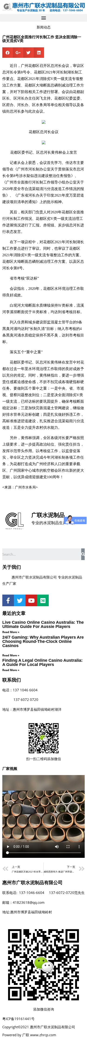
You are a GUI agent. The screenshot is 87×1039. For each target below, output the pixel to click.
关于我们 (11, 567)
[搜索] (83, 554)
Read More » (10, 632)
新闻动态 (44, 27)
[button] (43, 18)
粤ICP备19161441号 (18, 1018)
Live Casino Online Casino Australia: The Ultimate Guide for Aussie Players (43, 624)
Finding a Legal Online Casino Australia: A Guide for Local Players (42, 662)
